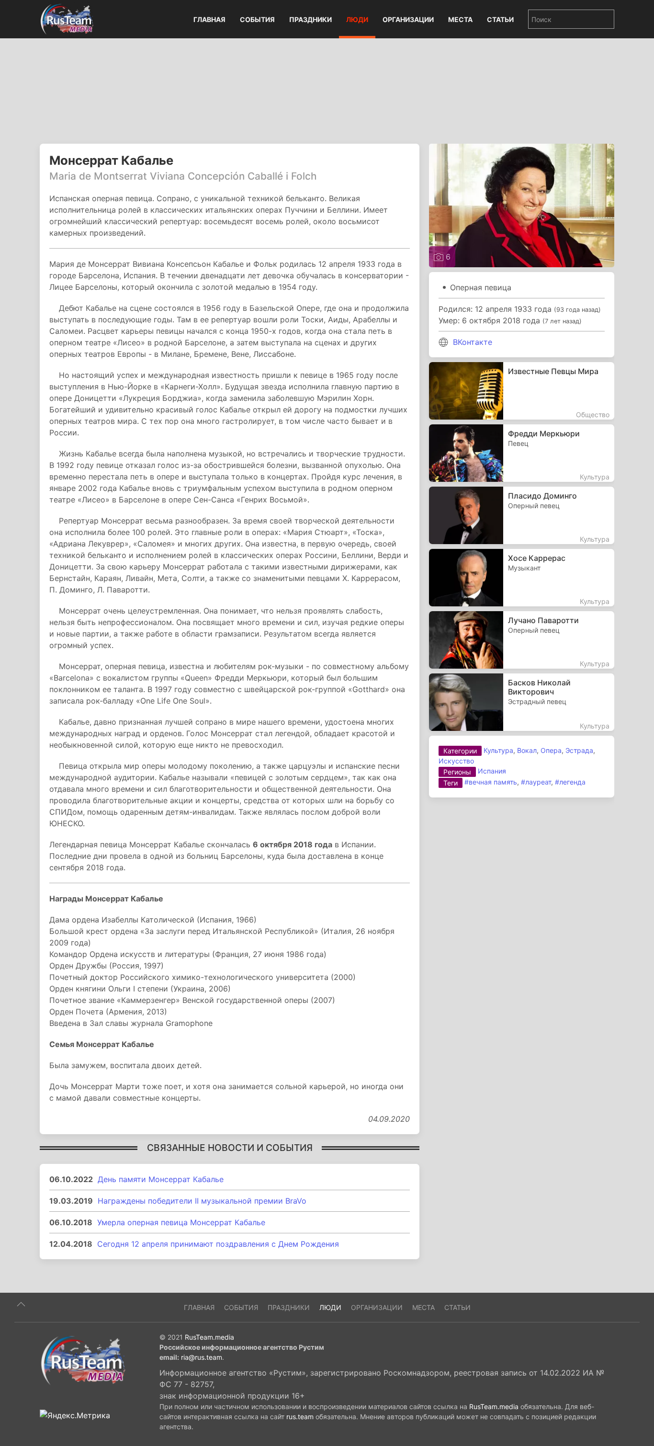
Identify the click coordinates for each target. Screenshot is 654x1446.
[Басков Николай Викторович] (521, 702)
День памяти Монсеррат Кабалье (161, 1179)
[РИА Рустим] (83, 1360)
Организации (408, 19)
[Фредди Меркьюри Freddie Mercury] (521, 453)
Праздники (310, 19)
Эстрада (579, 750)
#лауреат (536, 782)
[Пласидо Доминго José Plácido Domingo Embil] (521, 515)
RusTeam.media (209, 1337)
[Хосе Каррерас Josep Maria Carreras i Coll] (521, 577)
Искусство (456, 761)
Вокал (527, 750)
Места (460, 19)
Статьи (500, 19)
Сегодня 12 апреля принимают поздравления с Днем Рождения (218, 1244)
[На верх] (21, 1304)
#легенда (570, 782)
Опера (551, 750)
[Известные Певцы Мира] (521, 391)
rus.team (300, 1416)
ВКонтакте (472, 342)
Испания (492, 771)
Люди (357, 19)
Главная (209, 19)
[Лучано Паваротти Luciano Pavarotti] (521, 640)
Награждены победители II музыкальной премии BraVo (202, 1201)
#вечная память (490, 782)
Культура (498, 750)
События (257, 19)
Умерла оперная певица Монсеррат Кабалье (181, 1222)
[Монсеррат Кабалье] (521, 204)
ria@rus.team (201, 1357)
